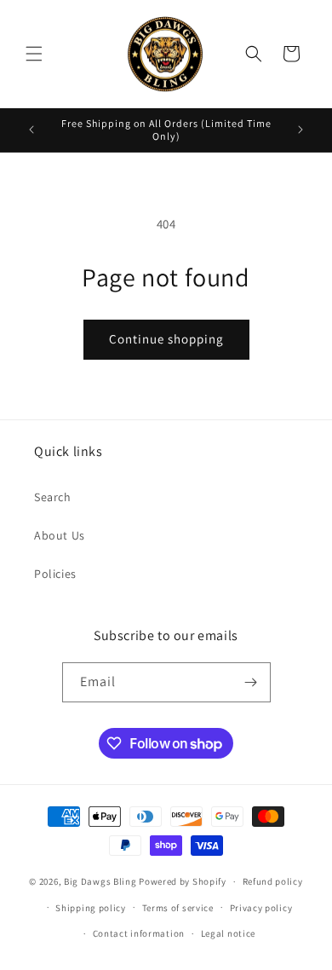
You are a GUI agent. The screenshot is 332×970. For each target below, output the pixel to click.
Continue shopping (166, 339)
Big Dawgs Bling (100, 881)
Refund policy (273, 881)
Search (53, 497)
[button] (34, 53)
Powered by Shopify (182, 881)
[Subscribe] (251, 682)
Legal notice (228, 933)
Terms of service (178, 908)
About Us (59, 535)
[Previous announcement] (31, 129)
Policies (55, 573)
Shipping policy (90, 908)
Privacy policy (261, 908)
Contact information (139, 933)
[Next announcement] (300, 129)
